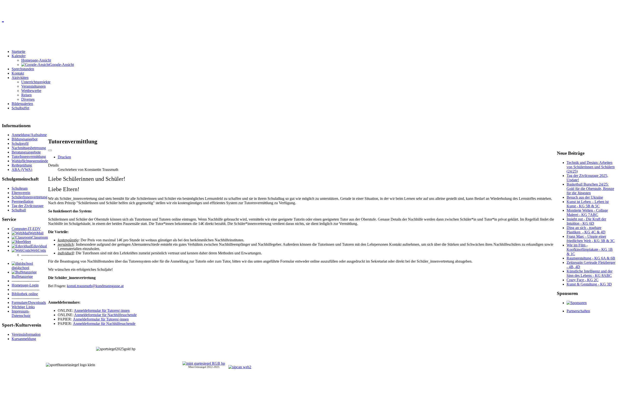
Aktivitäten (20, 78)
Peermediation (22, 201)
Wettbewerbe (31, 91)
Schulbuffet (20, 108)
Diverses (28, 99)
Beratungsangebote (26, 152)
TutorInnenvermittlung (29, 156)
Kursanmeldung (24, 339)
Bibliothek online (25, 294)
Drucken (64, 157)
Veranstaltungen (33, 86)
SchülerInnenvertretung (29, 197)
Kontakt (18, 73)
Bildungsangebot (24, 139)
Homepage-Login (25, 285)
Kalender (19, 56)
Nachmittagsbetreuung (29, 148)
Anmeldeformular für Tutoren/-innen (102, 310)
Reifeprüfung (22, 165)
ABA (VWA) (22, 170)
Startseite (18, 51)
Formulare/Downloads (29, 302)
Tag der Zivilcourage (27, 206)
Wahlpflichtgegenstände (30, 161)
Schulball (19, 210)
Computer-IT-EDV (26, 229)
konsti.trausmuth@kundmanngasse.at (95, 286)
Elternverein (21, 193)
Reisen (26, 95)
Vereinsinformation (26, 334)
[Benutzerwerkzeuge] (50, 150)
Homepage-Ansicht (36, 60)
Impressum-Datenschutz (21, 313)
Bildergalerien (22, 104)
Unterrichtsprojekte (35, 82)
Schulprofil (20, 143)
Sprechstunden (23, 69)
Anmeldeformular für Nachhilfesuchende (105, 315)
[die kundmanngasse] (309, 18)
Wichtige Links (23, 307)
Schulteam (20, 188)
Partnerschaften (578, 311)
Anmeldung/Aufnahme (29, 135)
